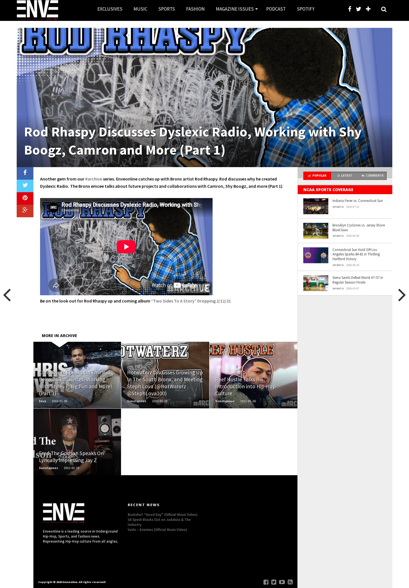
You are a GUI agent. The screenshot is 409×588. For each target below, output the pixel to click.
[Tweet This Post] (25, 186)
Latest (346, 175)
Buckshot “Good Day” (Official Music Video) (163, 514)
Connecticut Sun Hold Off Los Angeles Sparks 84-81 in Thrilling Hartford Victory (356, 254)
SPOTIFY (305, 9)
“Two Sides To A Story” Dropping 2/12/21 (191, 301)
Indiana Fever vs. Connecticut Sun (357, 200)
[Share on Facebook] (25, 173)
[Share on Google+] (25, 211)
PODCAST (276, 9)
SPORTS (166, 9)
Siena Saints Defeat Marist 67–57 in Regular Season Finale (357, 279)
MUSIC (140, 9)
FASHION (195, 9)
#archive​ (93, 179)
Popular (319, 175)
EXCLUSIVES (109, 9)
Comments (375, 175)
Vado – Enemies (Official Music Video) (157, 529)
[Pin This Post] (25, 198)
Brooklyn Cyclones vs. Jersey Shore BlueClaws (358, 227)
